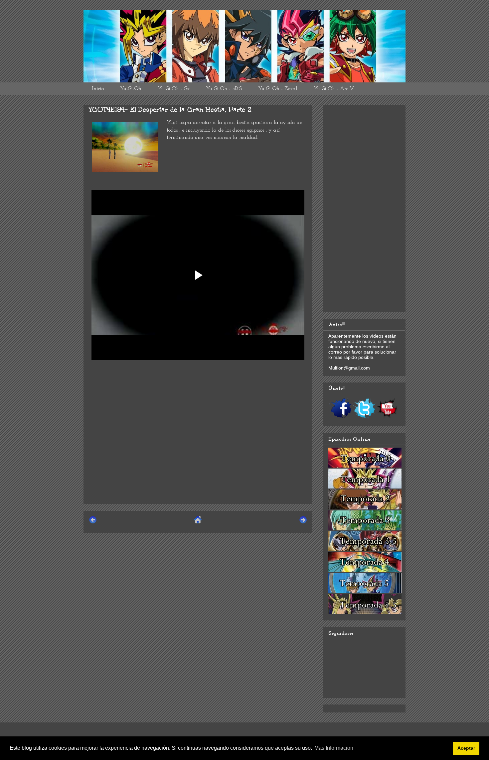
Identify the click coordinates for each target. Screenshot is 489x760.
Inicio (98, 88)
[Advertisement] (198, 452)
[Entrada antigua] (303, 522)
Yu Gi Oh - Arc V (334, 88)
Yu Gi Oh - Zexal (277, 88)
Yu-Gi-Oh (130, 88)
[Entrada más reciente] (93, 522)
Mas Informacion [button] (333, 748)
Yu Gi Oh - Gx (174, 88)
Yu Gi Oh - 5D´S (224, 88)
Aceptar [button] (466, 748)
